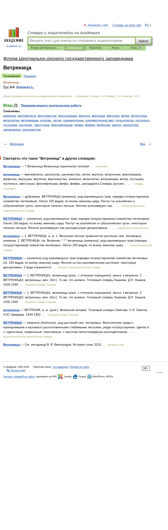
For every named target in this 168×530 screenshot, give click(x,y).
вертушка (98, 115)
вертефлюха (27, 115)
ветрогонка (139, 115)
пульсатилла (125, 120)
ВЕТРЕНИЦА (12, 218)
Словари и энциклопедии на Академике (63, 33)
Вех (142, 144)
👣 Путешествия (16, 370)
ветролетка (11, 120)
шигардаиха (12, 129)
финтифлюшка (62, 125)
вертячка (113, 115)
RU (147, 25)
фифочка (103, 125)
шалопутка (130, 125)
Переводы (95, 47)
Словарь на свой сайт (127, 25)
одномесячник (73, 120)
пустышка (10, 125)
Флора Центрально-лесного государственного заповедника (45, 47)
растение (25, 125)
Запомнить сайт (98, 25)
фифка (90, 125)
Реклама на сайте (79, 367)
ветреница (11, 174)
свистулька (41, 125)
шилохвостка (31, 129)
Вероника (17, 144)
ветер (125, 115)
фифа (78, 125)
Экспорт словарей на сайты (18, 376)
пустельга (142, 120)
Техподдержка (60, 367)
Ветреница (11, 166)
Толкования (74, 47)
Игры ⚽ (136, 47)
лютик (57, 120)
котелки (45, 120)
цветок (116, 125)
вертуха (84, 115)
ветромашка (29, 120)
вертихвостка (47, 115)
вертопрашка (67, 115)
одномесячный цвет (100, 120)
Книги (115, 47)
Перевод (30, 76)
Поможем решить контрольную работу (51, 105)
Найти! (143, 41)
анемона (9, 115)
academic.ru (13, 46)
